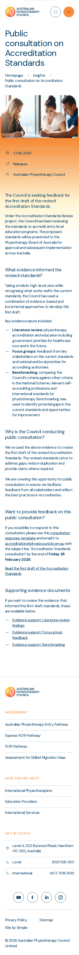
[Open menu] (68, 12)
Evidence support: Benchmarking (38, 644)
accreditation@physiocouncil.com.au (35, 543)
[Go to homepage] (22, 12)
